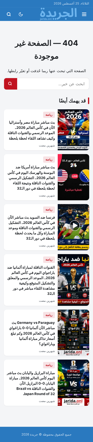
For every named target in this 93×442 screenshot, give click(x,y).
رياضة (49, 114)
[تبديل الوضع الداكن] (21, 14)
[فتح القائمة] (84, 14)
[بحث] (10, 84)
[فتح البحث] (9, 14)
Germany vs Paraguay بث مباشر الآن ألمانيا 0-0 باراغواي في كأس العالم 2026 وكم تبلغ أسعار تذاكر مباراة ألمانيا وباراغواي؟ (32, 333)
